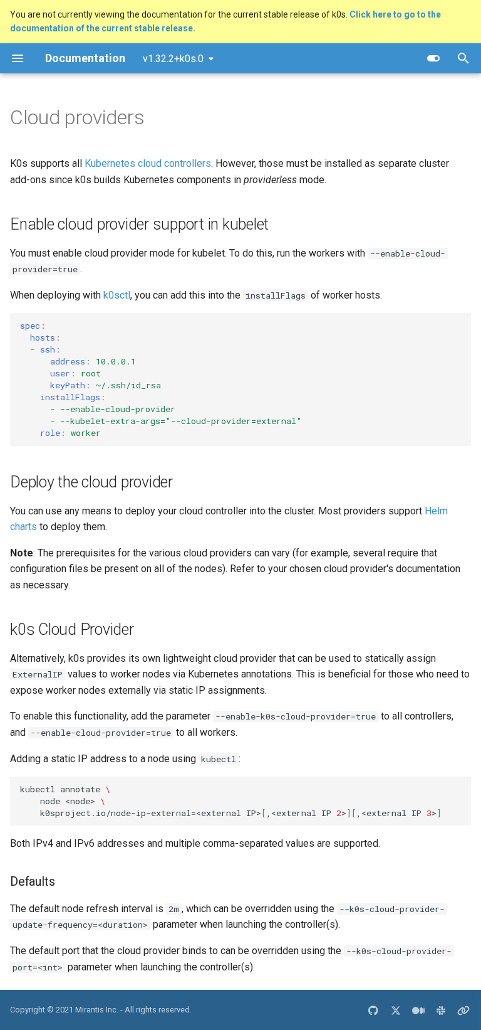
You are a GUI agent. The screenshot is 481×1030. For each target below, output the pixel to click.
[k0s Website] (463, 1010)
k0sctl (116, 295)
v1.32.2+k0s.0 (173, 59)
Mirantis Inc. (96, 1009)
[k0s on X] (396, 1010)
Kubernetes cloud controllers (148, 163)
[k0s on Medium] (418, 1010)
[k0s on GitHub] (373, 1010)
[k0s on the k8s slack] (441, 1010)
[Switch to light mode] (433, 58)
